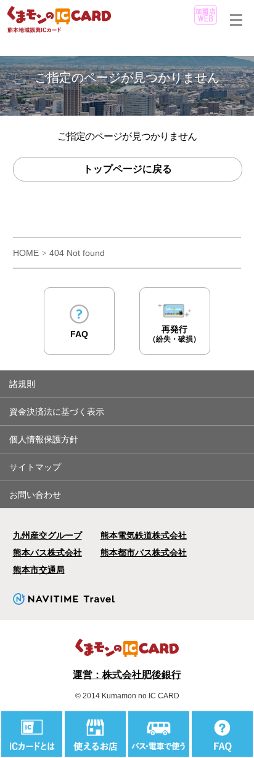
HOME (26, 253)
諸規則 (22, 384)
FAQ (79, 334)
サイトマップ (35, 467)
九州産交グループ (47, 535)
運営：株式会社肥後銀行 (127, 674)
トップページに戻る (127, 169)
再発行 (174, 334)
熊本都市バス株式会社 (143, 552)
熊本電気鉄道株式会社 (143, 535)
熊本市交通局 (39, 570)
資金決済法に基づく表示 (56, 412)
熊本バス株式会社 (47, 552)
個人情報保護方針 (43, 439)
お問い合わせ (35, 495)
